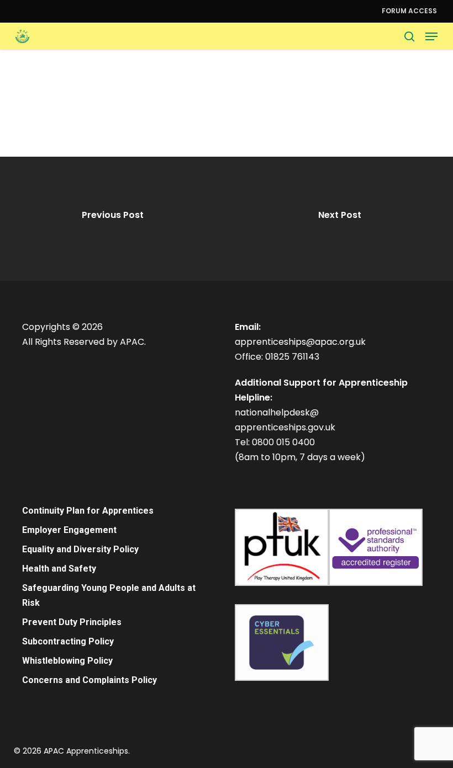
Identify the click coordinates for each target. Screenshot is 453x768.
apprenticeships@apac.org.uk (300, 341)
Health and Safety (59, 568)
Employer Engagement (69, 530)
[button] (431, 36)
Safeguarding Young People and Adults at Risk (109, 595)
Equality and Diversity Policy (80, 549)
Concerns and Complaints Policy (89, 680)
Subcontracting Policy (68, 641)
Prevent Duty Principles (72, 622)
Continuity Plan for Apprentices (88, 510)
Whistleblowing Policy (67, 660)
